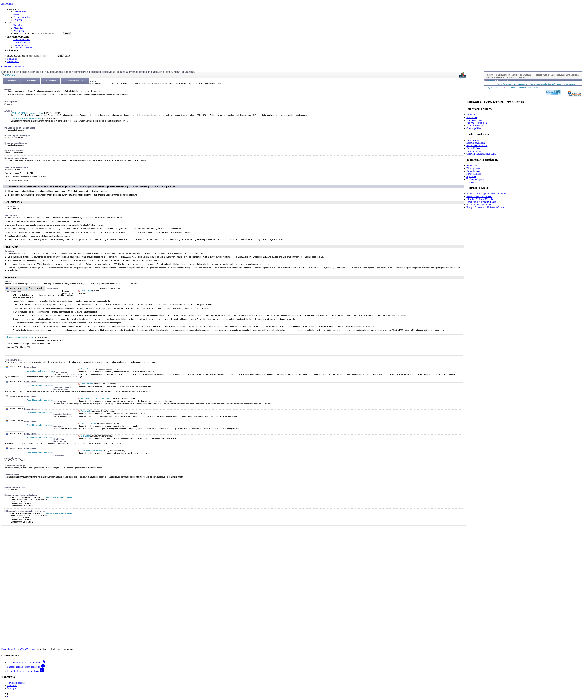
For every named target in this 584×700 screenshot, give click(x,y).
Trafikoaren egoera (475, 179)
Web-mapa (18, 30)
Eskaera (490, 81)
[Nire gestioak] (553, 92)
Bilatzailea (18, 28)
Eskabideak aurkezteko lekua (20, 337)
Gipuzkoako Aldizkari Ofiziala (481, 202)
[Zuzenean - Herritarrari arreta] (574, 93)
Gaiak (16, 14)
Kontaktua (18, 25)
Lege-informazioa (21, 42)
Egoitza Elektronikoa (23, 47)
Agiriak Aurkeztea (88, 369)
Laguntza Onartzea (495, 88)
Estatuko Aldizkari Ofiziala (479, 204)
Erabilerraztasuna (21, 39)
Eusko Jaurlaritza (21, 17)
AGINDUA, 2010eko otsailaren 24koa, (26, 119)
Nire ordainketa (473, 173)
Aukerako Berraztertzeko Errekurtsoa (56, 497)
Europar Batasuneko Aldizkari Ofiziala (485, 207)
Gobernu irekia (473, 151)
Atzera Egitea (86, 411)
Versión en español (16, 682)
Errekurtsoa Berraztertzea (91, 451)
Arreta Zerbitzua (474, 148)
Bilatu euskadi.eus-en (23, 33)
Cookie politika (20, 45)
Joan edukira (7, 3)
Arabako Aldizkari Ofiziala (479, 196)
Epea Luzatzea (87, 384)
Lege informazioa (474, 125)
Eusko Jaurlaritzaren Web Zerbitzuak (19, 649)
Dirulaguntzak (473, 168)
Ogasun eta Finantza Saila (13, 66)
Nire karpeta (13, 61)
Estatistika (471, 182)
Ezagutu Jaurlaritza (475, 142)
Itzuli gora (12, 688)
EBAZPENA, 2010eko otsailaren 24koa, (26, 113)
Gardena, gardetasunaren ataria (481, 153)
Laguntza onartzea (88, 423)
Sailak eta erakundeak (476, 145)
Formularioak (86, 291)
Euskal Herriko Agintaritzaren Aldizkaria (486, 193)
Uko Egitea (85, 436)
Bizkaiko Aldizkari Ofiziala (479, 199)
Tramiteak (18, 20)
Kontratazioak (473, 171)
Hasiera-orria (19, 11)
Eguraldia (471, 176)
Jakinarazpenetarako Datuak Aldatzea (96, 398)
